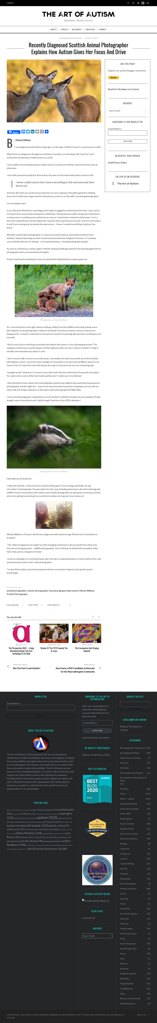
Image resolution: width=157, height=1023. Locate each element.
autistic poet (50, 829)
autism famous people (129, 809)
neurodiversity (16, 841)
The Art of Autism (127, 183)
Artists (123, 793)
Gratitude (124, 898)
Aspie (17, 818)
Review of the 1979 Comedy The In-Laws (54, 649)
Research (124, 963)
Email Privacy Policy (117, 162)
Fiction (123, 893)
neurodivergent (64, 837)
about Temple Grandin (43, 810)
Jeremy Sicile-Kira (59, 833)
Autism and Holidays (128, 804)
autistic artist (58, 825)
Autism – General (127, 799)
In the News (125, 908)
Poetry (123, 953)
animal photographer (17, 590)
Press (122, 958)
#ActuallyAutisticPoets (129, 753)
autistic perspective (33, 829)
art (23, 814)
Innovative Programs (128, 913)
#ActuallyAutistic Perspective (70, 38)
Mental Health (126, 928)
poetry (60, 841)
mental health (50, 837)
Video (122, 993)
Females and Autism (128, 888)
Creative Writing (127, 863)
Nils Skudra (33, 841)
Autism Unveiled (19, 825)
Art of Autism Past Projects (131, 773)
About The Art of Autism (130, 758)
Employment (125, 878)
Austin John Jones (29, 818)
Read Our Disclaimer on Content (123, 89)
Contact (10, 3)
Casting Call (125, 853)
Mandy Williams (23, 140)
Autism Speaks (65, 822)
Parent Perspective (128, 943)
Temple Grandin (126, 983)
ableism (11, 810)
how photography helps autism (63, 590)
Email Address (114, 128)
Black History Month (129, 834)
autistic (40, 825)
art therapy (54, 814)
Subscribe (97, 730)
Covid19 (123, 859)
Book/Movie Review (128, 838)
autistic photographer (37, 590)
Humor (123, 903)
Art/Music (124, 789)
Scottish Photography (17, 594)
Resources (124, 968)
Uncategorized (126, 988)
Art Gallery (124, 768)
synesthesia (21, 849)
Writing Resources (128, 1003)
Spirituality (124, 978)
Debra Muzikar (28, 833)
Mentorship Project (128, 933)
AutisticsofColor (127, 829)
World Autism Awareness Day (47, 848)
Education (124, 873)
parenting (49, 841)
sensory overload (50, 845)
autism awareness (38, 822)
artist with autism (42, 814)
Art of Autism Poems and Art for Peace (133, 779)
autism (47, 817)
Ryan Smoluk (30, 845)
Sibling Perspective (128, 973)
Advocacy (124, 763)
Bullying (123, 843)
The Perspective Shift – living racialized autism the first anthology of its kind (21, 650)
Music (122, 938)
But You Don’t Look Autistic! (26, 667)
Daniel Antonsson (65, 829)
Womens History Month (130, 998)
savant (39, 845)
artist (31, 814)
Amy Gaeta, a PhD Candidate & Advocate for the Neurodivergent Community (75, 668)
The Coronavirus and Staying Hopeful (87, 649)
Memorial (124, 923)
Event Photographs (128, 883)
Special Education (65, 845)
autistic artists (16, 829)
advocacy (16, 814)
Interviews (124, 918)
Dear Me (11, 833)
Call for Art (124, 848)
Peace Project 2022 (128, 948)
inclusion (46, 833)
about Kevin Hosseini (23, 810)
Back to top (141, 1015)
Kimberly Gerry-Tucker (31, 837)
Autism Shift (52, 822)
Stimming (11, 849)
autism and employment (19, 822)
